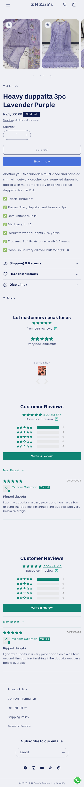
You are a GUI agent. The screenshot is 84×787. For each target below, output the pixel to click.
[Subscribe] (63, 752)
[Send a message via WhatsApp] (77, 780)
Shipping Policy (18, 717)
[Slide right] (50, 76)
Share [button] (11, 297)
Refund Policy (17, 707)
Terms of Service (19, 726)
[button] (8, 4)
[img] (42, 323)
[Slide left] (33, 76)
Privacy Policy (17, 689)
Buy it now (42, 161)
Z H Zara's (35, 783)
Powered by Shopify (53, 783)
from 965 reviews (39, 328)
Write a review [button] (42, 456)
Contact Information (22, 698)
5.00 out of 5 (52, 414)
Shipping (8, 120)
